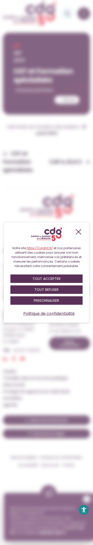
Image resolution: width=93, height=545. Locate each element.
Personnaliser (46, 300)
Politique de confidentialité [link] (49, 313)
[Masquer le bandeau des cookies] (78, 232)
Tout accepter (46, 278)
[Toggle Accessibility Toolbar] (83, 509)
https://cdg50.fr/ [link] (40, 248)
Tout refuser (46, 289)
